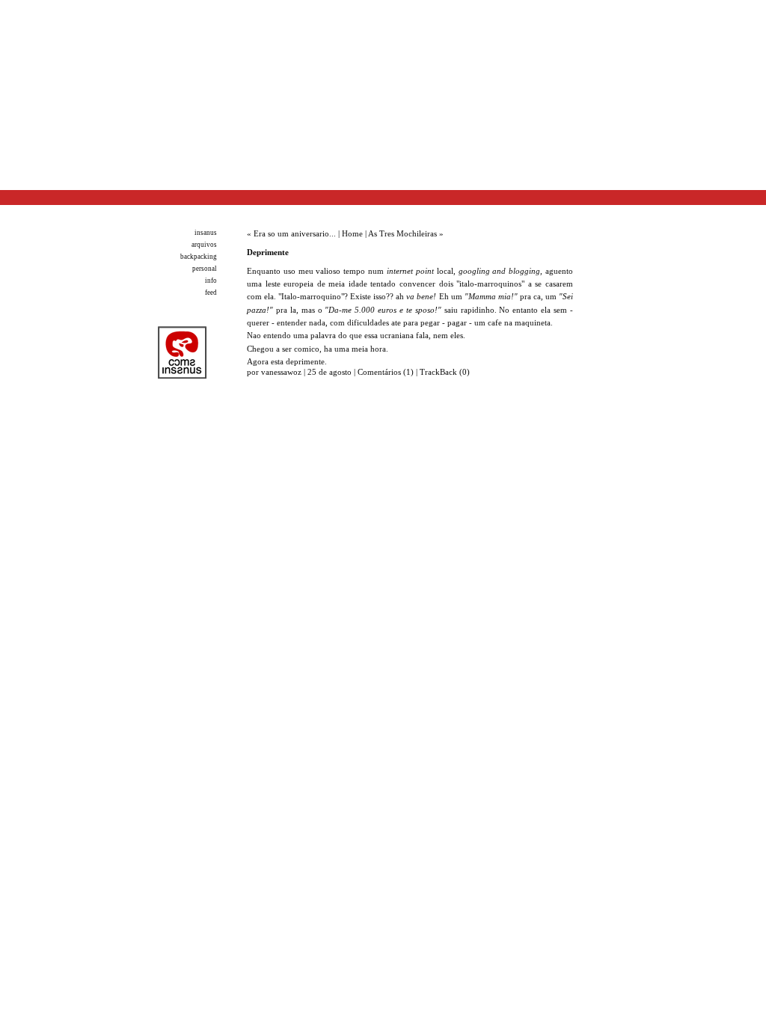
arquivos (204, 244)
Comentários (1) (386, 372)
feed (211, 292)
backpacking (198, 256)
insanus (205, 232)
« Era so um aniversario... (291, 234)
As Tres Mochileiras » (406, 234)
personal (204, 268)
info (211, 280)
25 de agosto (330, 372)
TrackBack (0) (445, 372)
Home (352, 234)
